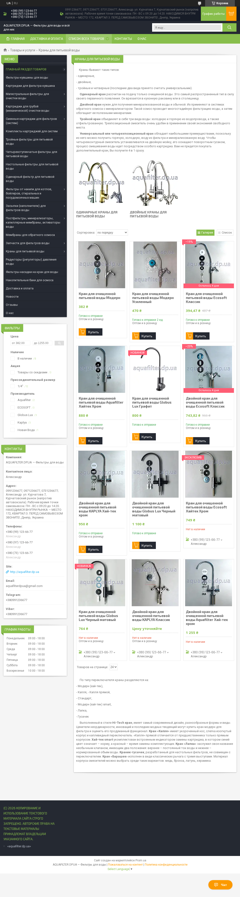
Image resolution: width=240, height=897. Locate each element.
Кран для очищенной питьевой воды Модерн (99, 296)
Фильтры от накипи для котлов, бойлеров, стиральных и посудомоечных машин (29, 193)
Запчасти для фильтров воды (27, 243)
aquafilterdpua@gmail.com (24, 586)
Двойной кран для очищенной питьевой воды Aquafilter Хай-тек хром (207, 618)
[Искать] (229, 27)
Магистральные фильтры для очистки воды (27, 96)
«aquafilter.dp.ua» (19, 846)
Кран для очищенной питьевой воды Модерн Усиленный (153, 298)
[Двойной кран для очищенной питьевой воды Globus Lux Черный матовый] (155, 474)
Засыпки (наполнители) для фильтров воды (26, 208)
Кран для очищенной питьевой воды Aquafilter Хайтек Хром (101, 402)
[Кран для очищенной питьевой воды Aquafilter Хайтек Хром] (101, 369)
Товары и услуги (22, 50)
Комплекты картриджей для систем (32, 131)
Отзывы (12, 305)
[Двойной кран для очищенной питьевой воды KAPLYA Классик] (155, 582)
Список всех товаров (86, 38)
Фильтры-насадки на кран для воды (32, 272)
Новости (12, 296)
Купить (93, 332)
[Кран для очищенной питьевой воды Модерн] (101, 264)
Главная (18, 38)
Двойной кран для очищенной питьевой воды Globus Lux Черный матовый (153, 509)
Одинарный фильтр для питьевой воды (30, 179)
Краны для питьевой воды (25, 251)
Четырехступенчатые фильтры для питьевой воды (31, 154)
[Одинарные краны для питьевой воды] (101, 183)
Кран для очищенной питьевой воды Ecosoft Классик (206, 298)
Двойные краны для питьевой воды (148, 214)
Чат (224, 885)
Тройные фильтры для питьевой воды (29, 141)
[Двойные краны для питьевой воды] (155, 183)
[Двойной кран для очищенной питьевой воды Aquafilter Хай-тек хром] (209, 582)
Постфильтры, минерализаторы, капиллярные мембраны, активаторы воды (33, 222)
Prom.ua (140, 860)
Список (227, 232)
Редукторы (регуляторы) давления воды (31, 261)
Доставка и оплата (46, 38)
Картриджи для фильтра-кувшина (30, 85)
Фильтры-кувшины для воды (27, 77)
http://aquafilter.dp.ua (24, 572)
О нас (142, 38)
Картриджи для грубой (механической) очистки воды (27, 108)
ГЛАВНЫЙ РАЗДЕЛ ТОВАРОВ (26, 69)
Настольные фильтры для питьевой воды (32, 166)
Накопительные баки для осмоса (29, 280)
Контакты (123, 38)
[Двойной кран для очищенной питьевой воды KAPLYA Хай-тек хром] (101, 474)
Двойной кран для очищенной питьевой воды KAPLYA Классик (151, 616)
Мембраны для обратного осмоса (30, 235)
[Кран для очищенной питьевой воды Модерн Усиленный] (155, 264)
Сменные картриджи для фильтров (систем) (31, 121)
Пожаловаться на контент (125, 864)
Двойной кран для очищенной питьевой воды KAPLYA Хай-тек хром (97, 509)
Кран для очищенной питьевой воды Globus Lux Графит (152, 402)
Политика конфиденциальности (166, 864)
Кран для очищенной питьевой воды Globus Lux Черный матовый (98, 616)
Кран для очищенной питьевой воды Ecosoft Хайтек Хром (206, 507)
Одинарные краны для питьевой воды (96, 214)
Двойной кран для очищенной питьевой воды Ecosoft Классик (205, 402)
